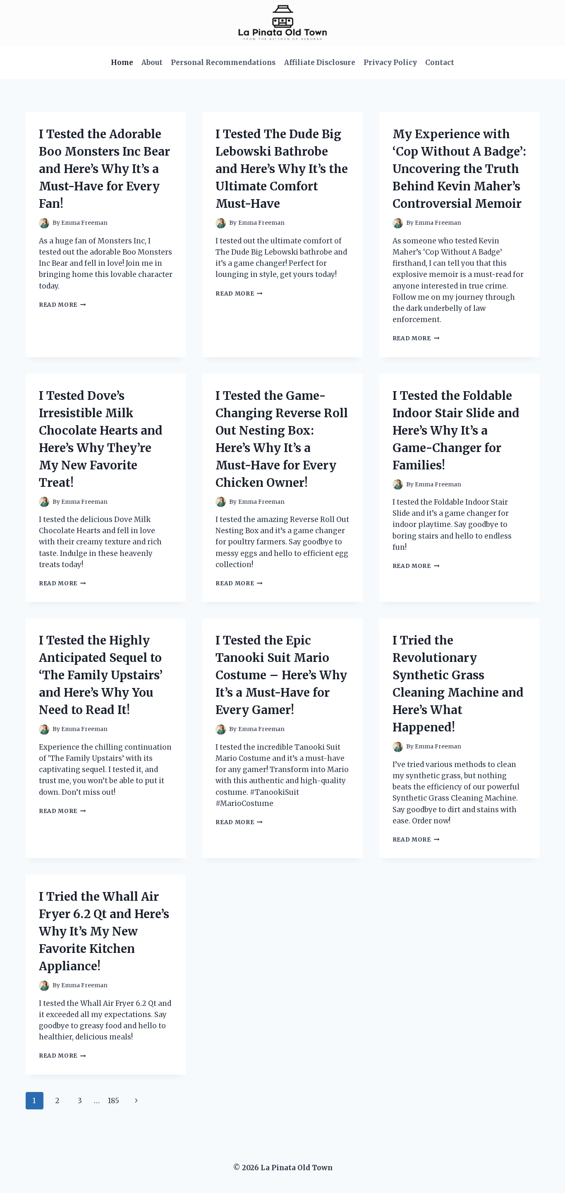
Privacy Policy (390, 62)
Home (122, 62)
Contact (439, 62)
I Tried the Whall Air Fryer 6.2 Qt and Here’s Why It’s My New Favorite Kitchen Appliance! (104, 931)
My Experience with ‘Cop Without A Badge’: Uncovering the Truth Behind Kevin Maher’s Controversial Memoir (459, 169)
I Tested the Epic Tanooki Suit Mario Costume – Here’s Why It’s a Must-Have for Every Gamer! (281, 675)
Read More (62, 304)
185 (113, 1100)
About (152, 62)
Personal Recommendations (223, 62)
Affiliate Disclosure (319, 62)
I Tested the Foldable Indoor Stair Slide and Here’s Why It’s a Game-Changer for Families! (456, 430)
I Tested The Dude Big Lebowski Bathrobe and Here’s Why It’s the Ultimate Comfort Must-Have (281, 169)
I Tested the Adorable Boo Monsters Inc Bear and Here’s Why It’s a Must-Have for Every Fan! (104, 169)
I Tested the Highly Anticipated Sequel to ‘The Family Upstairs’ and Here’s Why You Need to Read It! (101, 675)
